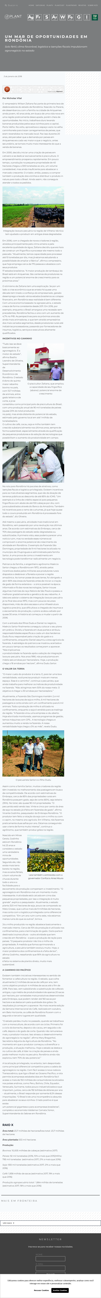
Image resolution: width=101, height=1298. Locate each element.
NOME (39, 1254)
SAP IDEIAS (40, 5)
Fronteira (27, 1200)
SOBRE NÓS (93, 5)
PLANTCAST (59, 5)
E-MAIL (39, 1264)
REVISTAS (82, 5)
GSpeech (59, 91)
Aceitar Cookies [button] (60, 1290)
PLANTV (50, 5)
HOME (31, 5)
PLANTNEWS (71, 5)
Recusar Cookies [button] (41, 1290)
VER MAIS (7, 1223)
